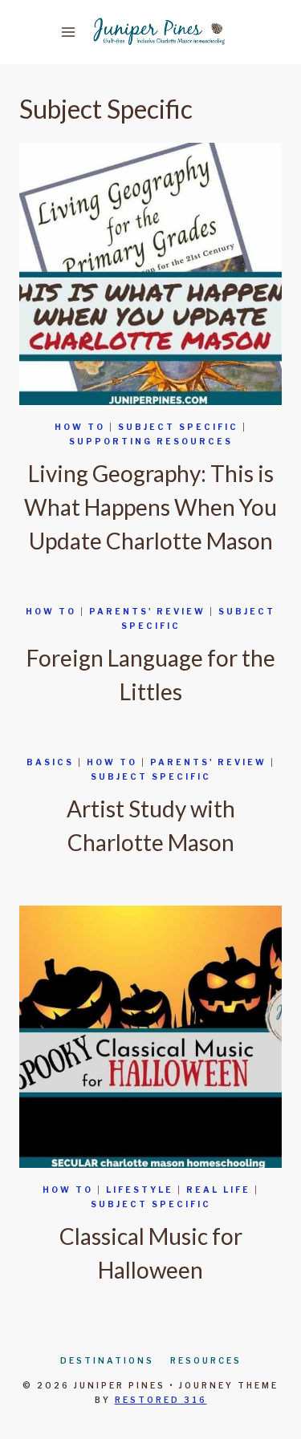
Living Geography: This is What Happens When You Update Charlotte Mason (150, 507)
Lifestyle (139, 1189)
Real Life (218, 1189)
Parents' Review (147, 611)
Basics (50, 762)
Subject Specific (178, 427)
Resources (206, 1360)
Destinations (107, 1360)
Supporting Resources (151, 441)
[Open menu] (71, 31)
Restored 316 (161, 1400)
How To (80, 427)
